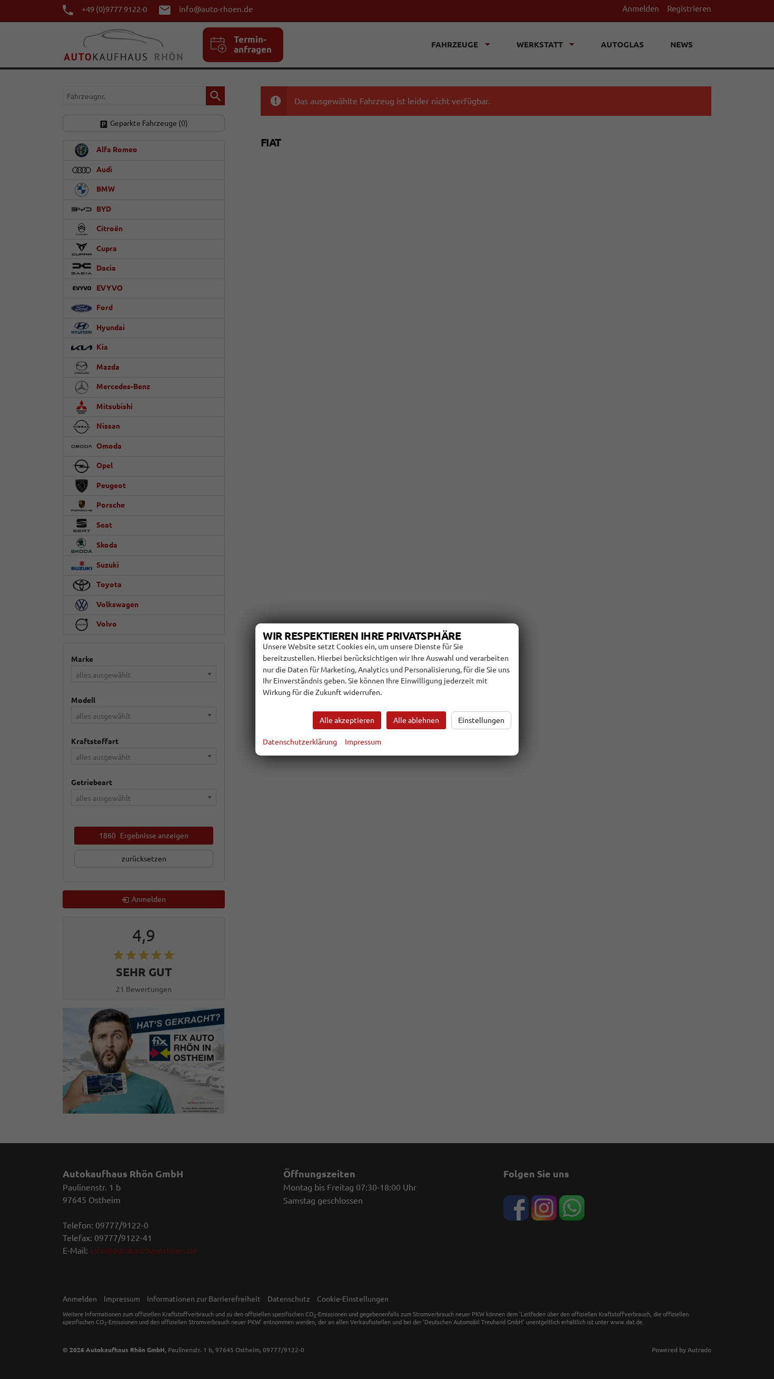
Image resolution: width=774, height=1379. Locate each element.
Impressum (363, 742)
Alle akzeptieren (347, 720)
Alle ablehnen (416, 720)
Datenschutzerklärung (300, 742)
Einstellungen (481, 720)
